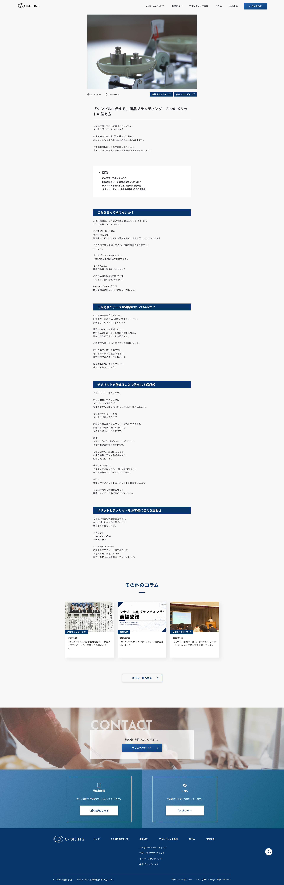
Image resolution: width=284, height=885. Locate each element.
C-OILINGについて (155, 6)
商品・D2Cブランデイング (152, 852)
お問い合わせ (255, 6)
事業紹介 (176, 6)
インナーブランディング (150, 858)
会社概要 (233, 6)
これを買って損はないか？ (114, 178)
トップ (96, 838)
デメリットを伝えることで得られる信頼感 (121, 185)
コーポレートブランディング (153, 847)
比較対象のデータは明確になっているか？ (121, 181)
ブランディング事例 (198, 6)
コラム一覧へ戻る (142, 678)
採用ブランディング (148, 864)
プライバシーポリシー (181, 879)
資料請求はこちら (99, 810)
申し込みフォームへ (142, 747)
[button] (99, 172)
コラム (218, 6)
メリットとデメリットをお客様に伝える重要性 (124, 189)
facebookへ (185, 810)
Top (269, 852)
